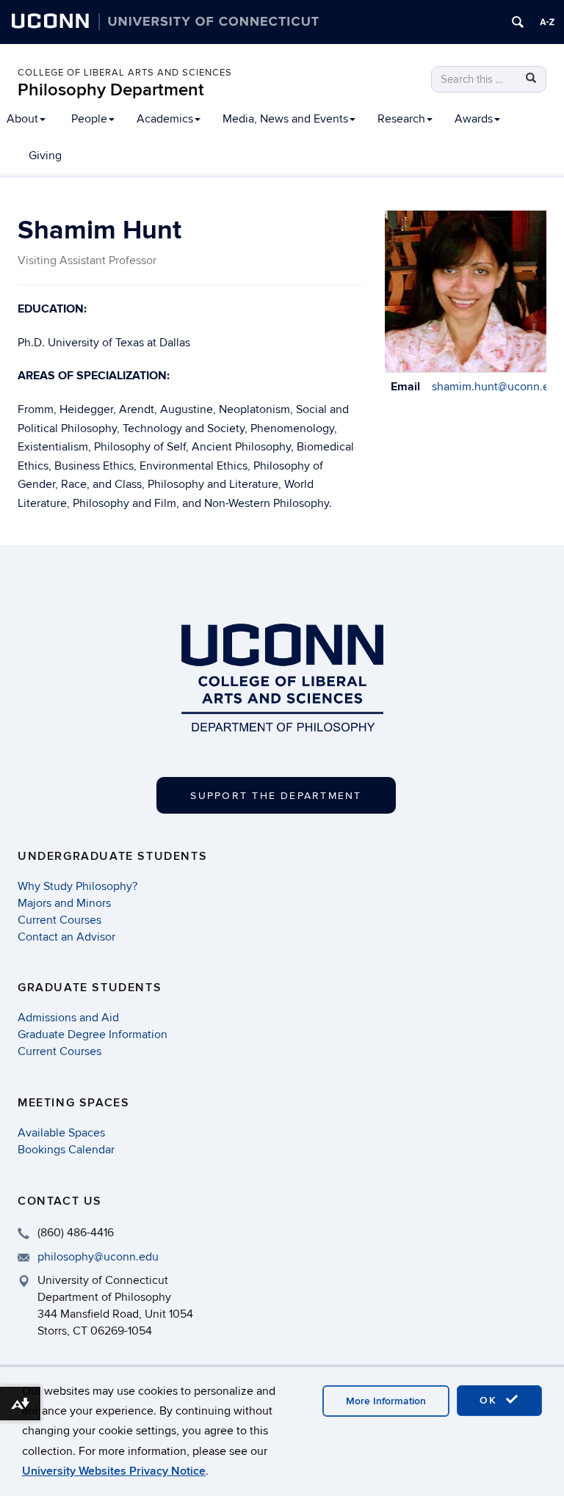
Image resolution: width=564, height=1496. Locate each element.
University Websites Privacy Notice (114, 1471)
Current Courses (59, 920)
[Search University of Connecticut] (517, 22)
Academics (165, 119)
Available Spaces (61, 1132)
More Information (386, 1401)
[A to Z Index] (547, 22)
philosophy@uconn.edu (98, 1256)
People (89, 119)
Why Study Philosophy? (77, 886)
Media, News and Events (285, 119)
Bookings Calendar (66, 1149)
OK (491, 1400)
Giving (45, 155)
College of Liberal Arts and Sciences (125, 73)
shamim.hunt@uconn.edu (497, 386)
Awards (474, 119)
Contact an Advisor (66, 937)
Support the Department (275, 795)
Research (401, 119)
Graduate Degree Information (92, 1034)
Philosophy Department (111, 90)
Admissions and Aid (68, 1017)
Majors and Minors (64, 903)
